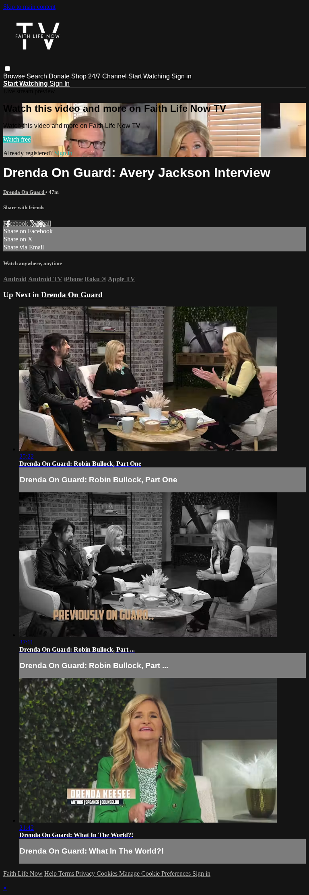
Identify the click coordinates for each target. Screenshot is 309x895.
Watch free (17, 139)
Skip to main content (29, 6)
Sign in (181, 76)
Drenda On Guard (24, 192)
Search (38, 76)
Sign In (59, 83)
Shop (79, 76)
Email (43, 223)
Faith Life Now (23, 873)
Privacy (86, 873)
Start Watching (149, 76)
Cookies (108, 873)
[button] (7, 68)
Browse (15, 76)
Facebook (16, 223)
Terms (67, 873)
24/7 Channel (107, 76)
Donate (59, 76)
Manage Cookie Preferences (155, 873)
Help (51, 873)
